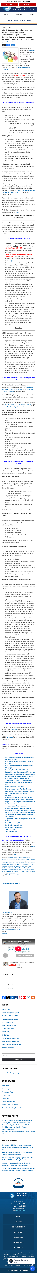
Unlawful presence (30, 871)
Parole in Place (23, 868)
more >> (4, 933)
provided (32, 50)
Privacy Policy (18, 1227)
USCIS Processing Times (14, 823)
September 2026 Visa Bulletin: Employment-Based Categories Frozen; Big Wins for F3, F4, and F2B (17, 1147)
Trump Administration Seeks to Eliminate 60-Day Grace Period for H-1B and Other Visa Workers (18, 1169)
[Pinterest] (20, 997)
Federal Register (30, 861)
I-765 (13, 866)
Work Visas (7, 1022)
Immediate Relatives (21, 866)
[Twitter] (8, 997)
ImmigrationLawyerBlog (13, 825)
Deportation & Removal (11, 1044)
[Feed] (33, 997)
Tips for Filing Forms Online (16, 407)
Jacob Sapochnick (8, 912)
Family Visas (22, 861)
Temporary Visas (7, 1089)
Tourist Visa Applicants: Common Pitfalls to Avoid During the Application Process (16, 1126)
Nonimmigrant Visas (10, 1041)
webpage (15, 729)
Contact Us (18, 14)
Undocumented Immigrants (17, 871)
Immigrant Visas (9, 1025)
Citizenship (5, 1098)
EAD (11, 861)
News (13, 868)
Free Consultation (11, 864)
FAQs (11, 260)
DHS (8, 861)
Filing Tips (18, 862)
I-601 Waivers (8, 866)
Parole (17, 868)
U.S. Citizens (30, 869)
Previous (5, 883)
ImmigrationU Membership (14, 827)
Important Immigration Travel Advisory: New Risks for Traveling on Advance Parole (17, 1164)
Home (6, 14)
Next (17, 883)
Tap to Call (9, 4)
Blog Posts (18, 1247)
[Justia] (16, 997)
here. (14, 854)
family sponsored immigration (11, 929)
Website (18, 1222)
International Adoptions (10, 1105)
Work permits (11, 873)
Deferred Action (13, 859)
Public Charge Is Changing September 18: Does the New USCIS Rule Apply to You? (18, 1159)
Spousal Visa (22, 869)
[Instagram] (29, 997)
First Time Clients (26, 862)
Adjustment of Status (12, 857)
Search (18, 1059)
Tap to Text (27, 4)
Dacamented (5, 859)
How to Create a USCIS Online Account (18, 405)
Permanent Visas (7, 1092)
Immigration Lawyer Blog (10, 1073)
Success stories (10, 829)
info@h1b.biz (20, 1210)
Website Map (18, 1242)
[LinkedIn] (12, 997)
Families (15, 861)
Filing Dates (5, 862)
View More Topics (8, 1048)
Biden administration (24, 857)
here (17, 212)
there (33, 846)
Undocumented (6, 871)
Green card (30, 864)
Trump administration (11, 1038)
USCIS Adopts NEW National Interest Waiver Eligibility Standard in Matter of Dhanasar (17, 1122)
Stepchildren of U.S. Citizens (13, 875)
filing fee (16, 254)
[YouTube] (24, 997)
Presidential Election (13, 869)
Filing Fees (11, 862)
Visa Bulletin (9, 816)
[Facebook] (4, 997)
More (31, 14)
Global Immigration (22, 864)
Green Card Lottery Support (11, 1108)
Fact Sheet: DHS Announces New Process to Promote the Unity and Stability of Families (19, 793)
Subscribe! (19, 967)
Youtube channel (11, 831)
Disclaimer (18, 1232)
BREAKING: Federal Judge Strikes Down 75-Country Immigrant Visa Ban (17, 1153)
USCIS (3, 873)
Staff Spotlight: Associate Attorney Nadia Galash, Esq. (18, 1132)
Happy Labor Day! (8, 1129)
